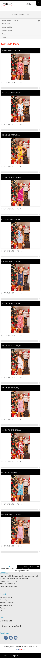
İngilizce (15, 656)
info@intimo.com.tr (11, 586)
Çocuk (4, 37)
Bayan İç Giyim (7, 27)
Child (1, 611)
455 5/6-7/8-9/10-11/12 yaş (10, 219)
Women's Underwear (7, 603)
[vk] (15, 638)
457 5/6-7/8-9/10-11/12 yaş (10, 304)
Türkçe (5, 656)
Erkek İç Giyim (7, 30)
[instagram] (11, 638)
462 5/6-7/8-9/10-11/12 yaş (11, 514)
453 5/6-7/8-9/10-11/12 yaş (10, 135)
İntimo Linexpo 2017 (10, 626)
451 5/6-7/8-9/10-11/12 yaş (10, 51)
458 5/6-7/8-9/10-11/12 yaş (11, 346)
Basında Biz (6, 620)
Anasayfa (15, 15)
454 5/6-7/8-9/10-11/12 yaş (11, 177)
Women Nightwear (6, 597)
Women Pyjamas (5, 600)
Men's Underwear (6, 605)
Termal (4, 34)
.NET (20, 649)
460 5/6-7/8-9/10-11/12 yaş (11, 430)
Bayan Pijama (6, 24)
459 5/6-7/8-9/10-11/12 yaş (11, 388)
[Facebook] (6, 638)
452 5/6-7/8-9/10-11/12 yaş (10, 93)
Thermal (2, 608)
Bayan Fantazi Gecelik (10, 20)
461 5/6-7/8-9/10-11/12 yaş (10, 472)
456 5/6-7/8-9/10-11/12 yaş (11, 261)
